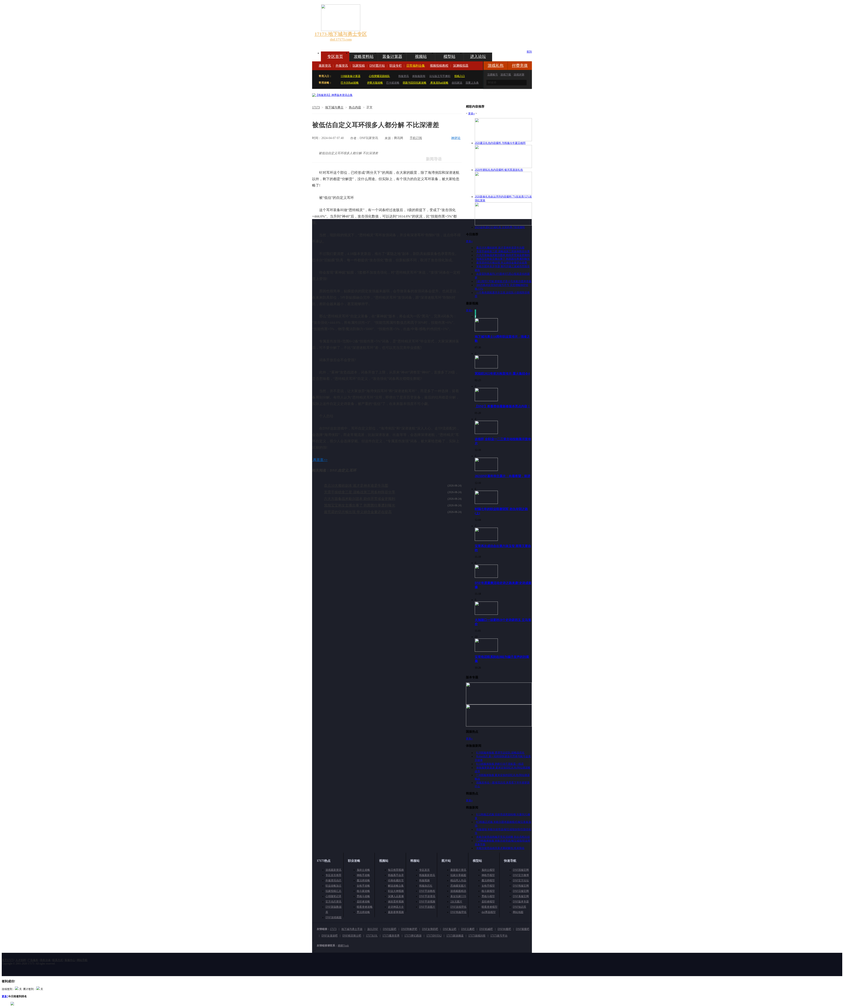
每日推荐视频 (396, 869)
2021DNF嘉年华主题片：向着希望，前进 (502, 476)
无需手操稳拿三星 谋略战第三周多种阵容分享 (359, 492)
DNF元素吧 (468, 929)
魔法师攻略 (363, 880)
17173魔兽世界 (391, 935)
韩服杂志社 (425, 885)
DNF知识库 (519, 906)
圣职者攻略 (363, 901)
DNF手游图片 (427, 906)
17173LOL (372, 935)
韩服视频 (424, 880)
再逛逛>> (320, 460)
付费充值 (520, 65)
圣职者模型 (488, 901)
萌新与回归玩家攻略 (414, 82)
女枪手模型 (488, 885)
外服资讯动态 (333, 880)
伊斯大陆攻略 (375, 82)
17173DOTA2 (434, 935)
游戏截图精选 (458, 891)
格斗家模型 (488, 891)
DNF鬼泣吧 (449, 929)
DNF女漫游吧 (330, 935)
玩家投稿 (359, 65)
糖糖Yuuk (343, 945)
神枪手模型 (488, 875)
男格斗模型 (488, 896)
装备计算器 (392, 56)
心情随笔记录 (333, 896)
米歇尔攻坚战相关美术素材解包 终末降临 (500, 848)
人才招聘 (20, 960)
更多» (471, 113)
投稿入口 (459, 76)
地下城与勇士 (334, 107)
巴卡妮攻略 (392, 82)
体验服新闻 (418, 76)
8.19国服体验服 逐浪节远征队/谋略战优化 (500, 752)
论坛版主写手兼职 (439, 76)
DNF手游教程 (427, 891)
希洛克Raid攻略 (439, 82)
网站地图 (518, 912)
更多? (5, 996)
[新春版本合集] (332, 95)
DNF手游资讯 (427, 896)
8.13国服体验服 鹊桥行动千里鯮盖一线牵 (500, 763)
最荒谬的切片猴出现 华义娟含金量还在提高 (358, 512)
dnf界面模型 (489, 912)
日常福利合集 (415, 65)
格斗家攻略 (363, 891)
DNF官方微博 (521, 875)
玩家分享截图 (458, 875)
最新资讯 (325, 65)
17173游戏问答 (477, 935)
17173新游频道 (455, 935)
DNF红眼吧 (389, 929)
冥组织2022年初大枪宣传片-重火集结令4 (502, 373)
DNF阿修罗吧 (409, 929)
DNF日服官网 (521, 891)
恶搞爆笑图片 (458, 885)
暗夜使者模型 (489, 906)
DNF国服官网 (521, 869)
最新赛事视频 (396, 912)
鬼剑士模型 (488, 869)
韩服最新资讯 (427, 875)
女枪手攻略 (363, 885)
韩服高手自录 (396, 875)
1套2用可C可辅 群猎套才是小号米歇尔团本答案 (503, 281)
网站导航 (82, 960)
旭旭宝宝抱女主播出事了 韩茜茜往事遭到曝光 (359, 505)
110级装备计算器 (350, 76)
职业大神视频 (396, 891)
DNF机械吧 (486, 929)
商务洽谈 (45, 960)
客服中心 (70, 960)
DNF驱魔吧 (522, 929)
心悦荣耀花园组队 (379, 76)
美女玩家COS (458, 896)
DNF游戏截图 (334, 917)
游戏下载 (505, 74)
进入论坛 (478, 56)
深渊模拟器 (460, 65)
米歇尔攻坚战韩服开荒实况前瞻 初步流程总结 (503, 836)
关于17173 (8, 960)
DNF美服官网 (521, 896)
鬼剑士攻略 (363, 869)
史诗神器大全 (396, 906)
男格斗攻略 (363, 896)
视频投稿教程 (439, 65)
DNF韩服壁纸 (458, 912)
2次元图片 (456, 901)
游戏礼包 (496, 65)
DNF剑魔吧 (504, 929)
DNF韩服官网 (521, 885)
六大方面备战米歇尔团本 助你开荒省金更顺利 (359, 499)
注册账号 (492, 74)
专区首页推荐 (333, 875)
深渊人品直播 (396, 896)
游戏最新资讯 (333, 869)
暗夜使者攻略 (365, 906)
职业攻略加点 (333, 885)
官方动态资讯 (333, 901)
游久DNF (372, 929)
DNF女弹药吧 (430, 929)
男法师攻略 (363, 912)
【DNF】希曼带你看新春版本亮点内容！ (502, 406)
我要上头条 (472, 82)
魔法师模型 (488, 880)
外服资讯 (342, 65)
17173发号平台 (498, 935)
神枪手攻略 (363, 875)
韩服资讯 (403, 76)
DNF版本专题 (521, 901)
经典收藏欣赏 (396, 880)
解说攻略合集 (396, 885)
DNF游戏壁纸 (458, 906)
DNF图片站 (377, 65)
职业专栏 (395, 65)
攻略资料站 (364, 56)
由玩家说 (457, 82)
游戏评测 (519, 74)
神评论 (455, 138)
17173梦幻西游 (413, 935)
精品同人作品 (458, 880)
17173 (316, 107)
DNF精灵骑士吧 (351, 935)
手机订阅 (416, 138)
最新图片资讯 (458, 869)
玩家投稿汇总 (333, 891)
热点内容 (355, 107)
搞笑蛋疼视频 (396, 901)
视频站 (421, 56)
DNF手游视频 (427, 901)
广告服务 (33, 960)
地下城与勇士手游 (351, 929)
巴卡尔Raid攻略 (350, 82)
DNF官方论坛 (521, 880)
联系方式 (57, 960)
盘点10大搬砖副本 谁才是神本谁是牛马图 (356, 485)
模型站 (449, 56)
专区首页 (335, 56)
